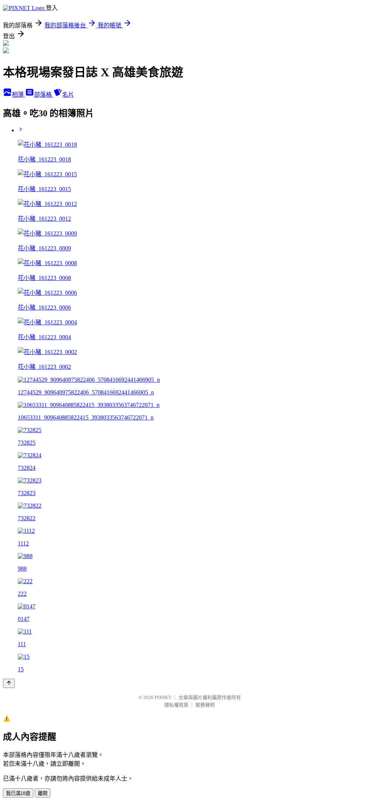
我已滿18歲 (18, 793)
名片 (68, 94)
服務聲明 (205, 705)
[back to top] (9, 683)
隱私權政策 (176, 705)
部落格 (43, 94)
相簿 (18, 94)
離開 (42, 793)
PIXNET (163, 697)
